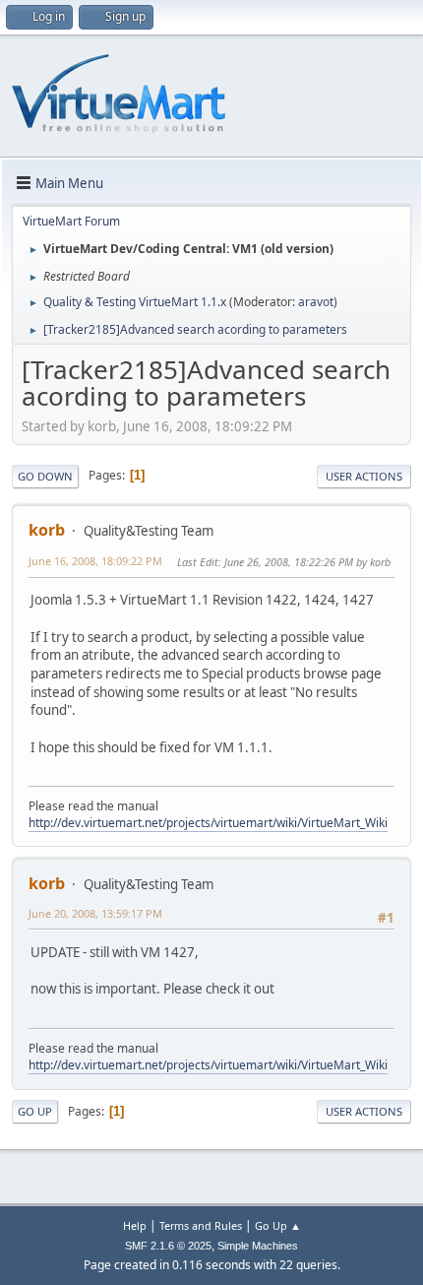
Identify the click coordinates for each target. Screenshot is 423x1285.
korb (47, 530)
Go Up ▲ (278, 1225)
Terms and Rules (200, 1225)
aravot (315, 301)
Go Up (35, 1111)
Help (135, 1225)
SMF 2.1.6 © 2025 (168, 1246)
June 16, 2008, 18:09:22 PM (95, 560)
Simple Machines (257, 1246)
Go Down (45, 476)
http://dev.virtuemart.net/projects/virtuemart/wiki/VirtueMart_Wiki (208, 822)
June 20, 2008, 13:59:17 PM (95, 913)
